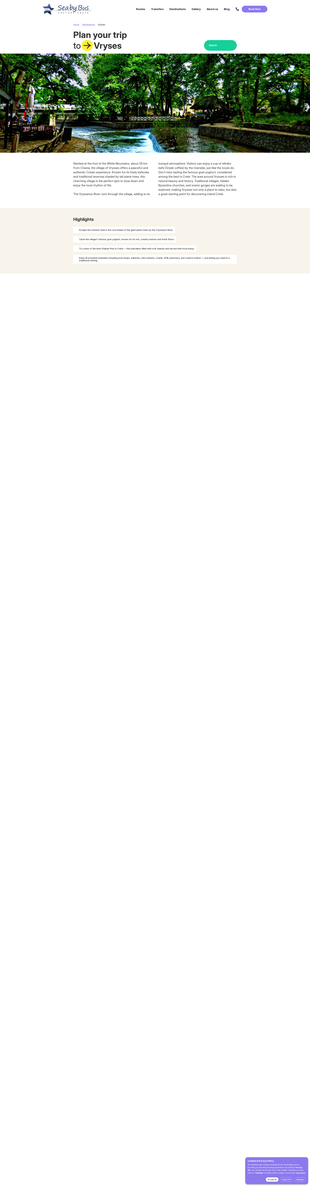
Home (76, 24)
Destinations (88, 24)
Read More (300, 1173)
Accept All (272, 1179)
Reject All (286, 1179)
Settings (300, 1179)
